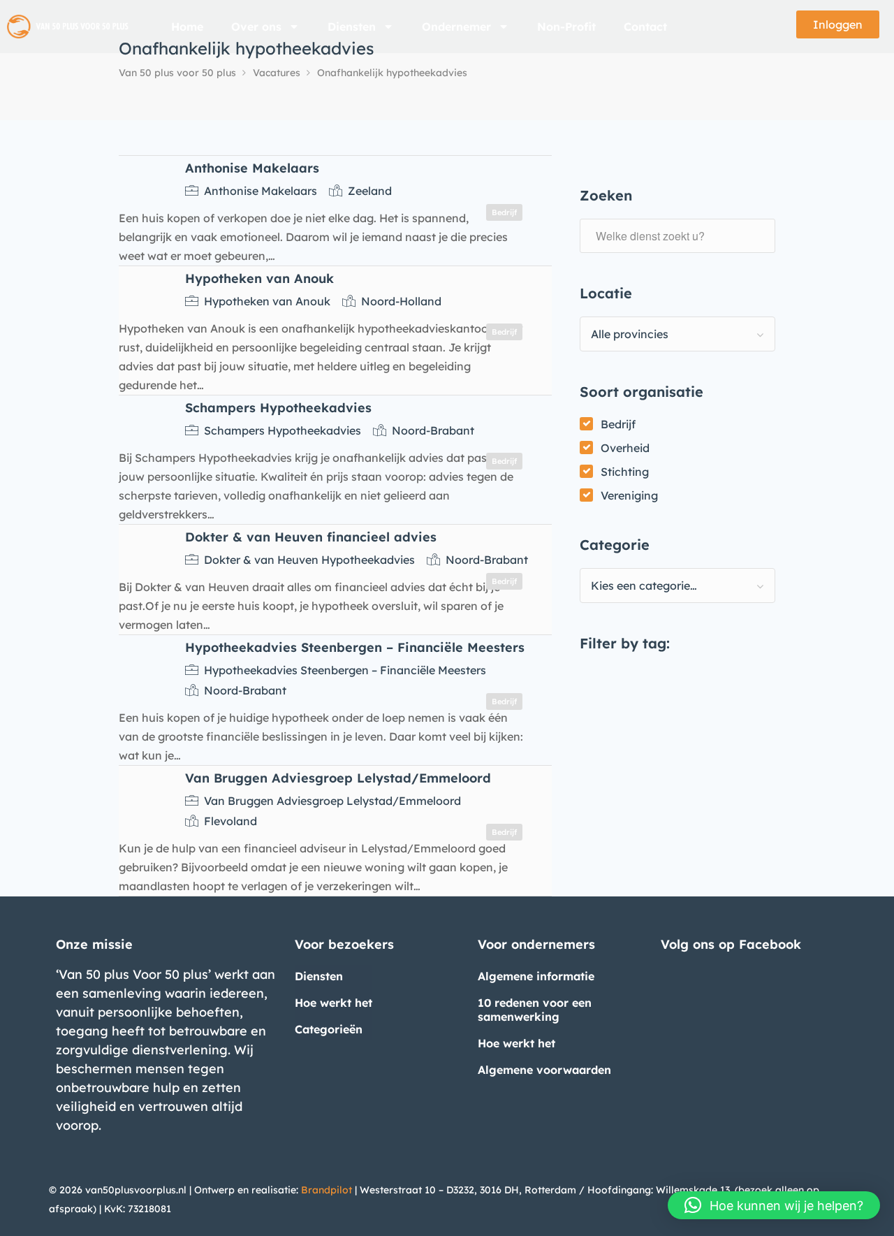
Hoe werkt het (333, 1003)
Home (187, 27)
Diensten (352, 27)
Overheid (625, 448)
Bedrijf (618, 424)
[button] (774, 1205)
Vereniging (629, 495)
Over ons (256, 27)
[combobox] (677, 334)
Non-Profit (566, 27)
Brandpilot (326, 1190)
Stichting (625, 471)
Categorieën (328, 1029)
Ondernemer (456, 27)
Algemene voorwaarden (544, 1070)
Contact (645, 27)
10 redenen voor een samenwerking (535, 1010)
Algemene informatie (536, 976)
